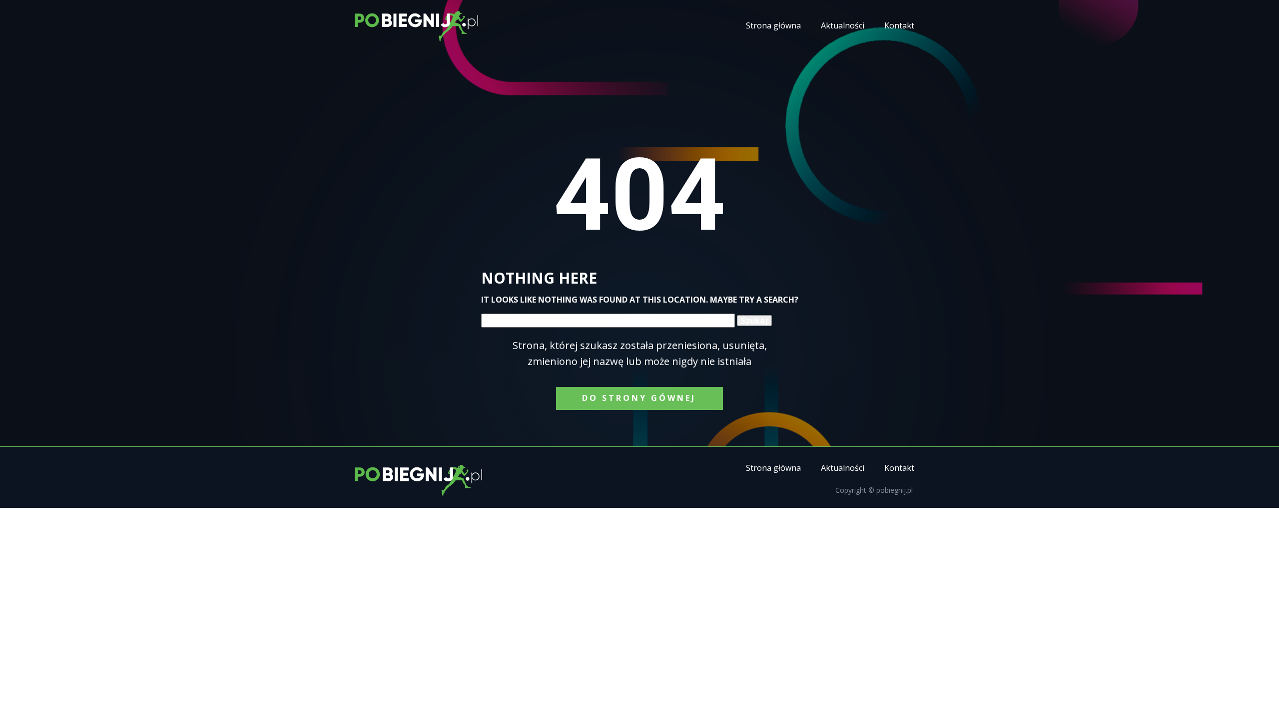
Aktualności (842, 25)
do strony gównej (639, 397)
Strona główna (773, 25)
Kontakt (899, 25)
